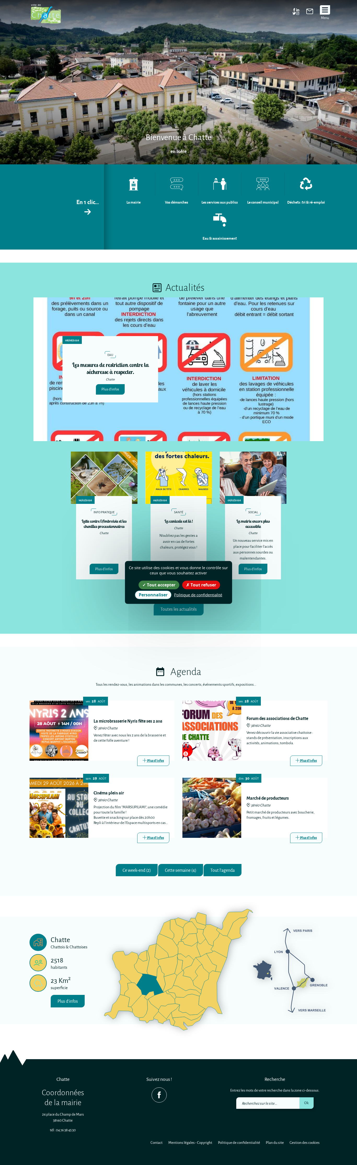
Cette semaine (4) (180, 870)
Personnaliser (153, 595)
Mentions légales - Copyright (190, 1142)
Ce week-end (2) (137, 870)
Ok (306, 1102)
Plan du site (275, 1142)
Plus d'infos (110, 389)
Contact (157, 1142)
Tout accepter (160, 585)
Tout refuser (202, 585)
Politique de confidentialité (239, 1142)
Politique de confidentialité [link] (198, 594)
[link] (309, 12)
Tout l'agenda (222, 870)
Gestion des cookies (305, 1142)
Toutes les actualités (178, 609)
